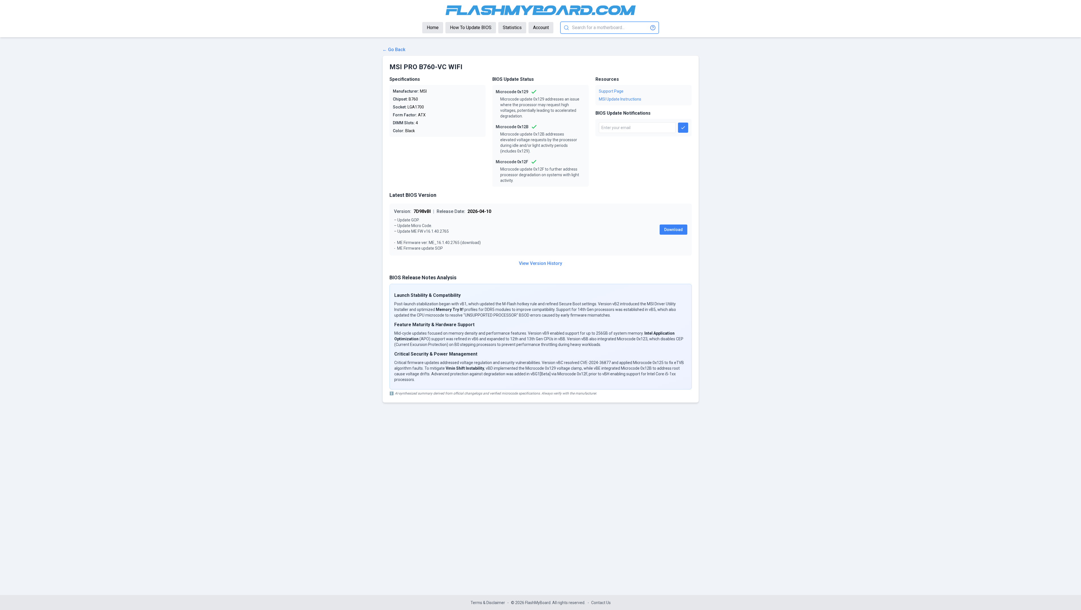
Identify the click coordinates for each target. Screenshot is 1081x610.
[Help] (653, 27)
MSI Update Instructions (620, 99)
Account (541, 27)
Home (433, 27)
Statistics (512, 27)
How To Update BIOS (470, 27)
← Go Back (393, 49)
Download (673, 229)
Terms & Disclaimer (488, 602)
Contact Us (601, 602)
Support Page (611, 91)
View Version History (540, 263)
